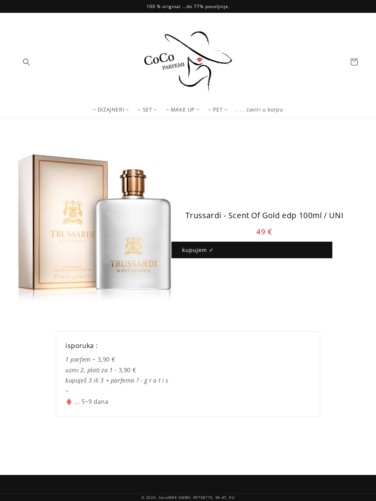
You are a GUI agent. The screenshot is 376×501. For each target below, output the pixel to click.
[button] (26, 62)
